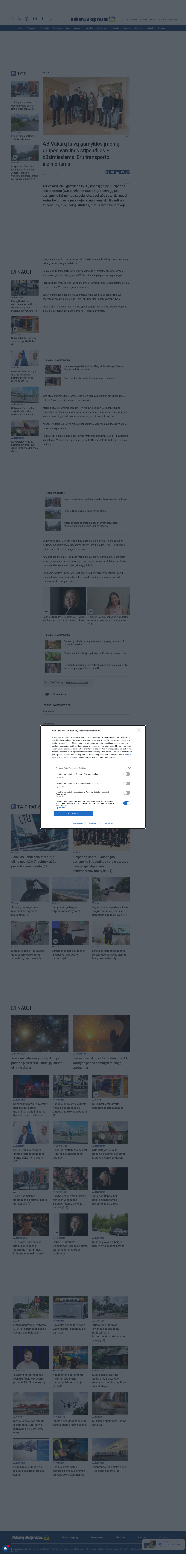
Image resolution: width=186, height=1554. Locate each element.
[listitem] (93, 768)
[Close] (140, 730)
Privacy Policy (108, 823)
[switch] (126, 774)
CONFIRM (73, 814)
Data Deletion (77, 823)
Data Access (93, 823)
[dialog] (93, 777)
